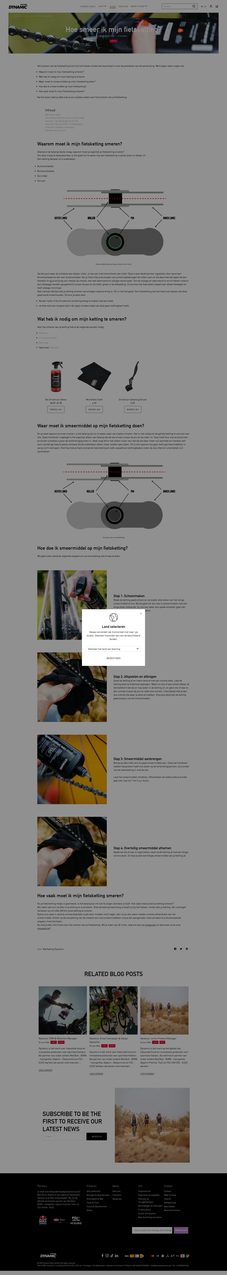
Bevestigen (113, 658)
